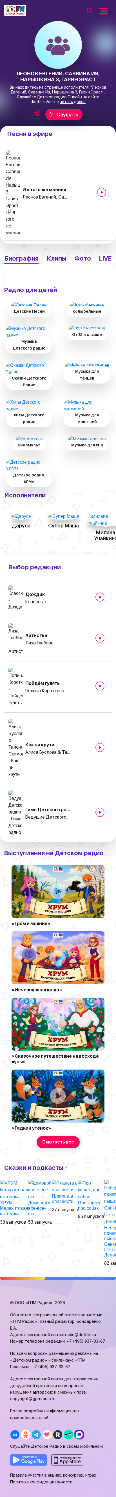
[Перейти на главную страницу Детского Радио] (15, 10)
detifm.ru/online (44, 101)
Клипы (56, 258)
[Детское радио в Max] (79, 1434)
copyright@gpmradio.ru (32, 1398)
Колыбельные (87, 311)
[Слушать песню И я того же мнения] (101, 192)
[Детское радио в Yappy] (68, 1434)
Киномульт (29, 445)
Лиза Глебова (39, 643)
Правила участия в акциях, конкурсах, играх (53, 1475)
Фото (82, 258)
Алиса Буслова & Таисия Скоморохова (47, 752)
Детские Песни (29, 311)
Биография (21, 258)
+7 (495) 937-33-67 (86, 1341)
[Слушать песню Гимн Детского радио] (99, 812)
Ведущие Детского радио (47, 817)
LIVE (105, 258)
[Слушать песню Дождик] (99, 597)
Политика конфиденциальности (41, 1482)
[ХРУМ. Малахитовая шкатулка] (14, 1189)
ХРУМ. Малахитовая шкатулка (14, 1208)
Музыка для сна (87, 445)
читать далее (73, 101)
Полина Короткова (44, 690)
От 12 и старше (87, 334)
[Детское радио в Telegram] (36, 1434)
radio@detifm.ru (80, 1334)
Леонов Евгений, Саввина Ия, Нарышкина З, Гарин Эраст (45, 197)
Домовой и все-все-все (39, 1208)
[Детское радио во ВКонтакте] (14, 1434)
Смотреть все (58, 1142)
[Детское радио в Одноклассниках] (25, 1434)
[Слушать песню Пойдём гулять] (99, 686)
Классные (35, 601)
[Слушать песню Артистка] (99, 638)
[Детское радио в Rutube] (57, 1434)
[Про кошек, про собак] (91, 1189)
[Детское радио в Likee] (47, 1434)
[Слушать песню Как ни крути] (99, 747)
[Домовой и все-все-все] (40, 1189)
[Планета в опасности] (65, 1186)
